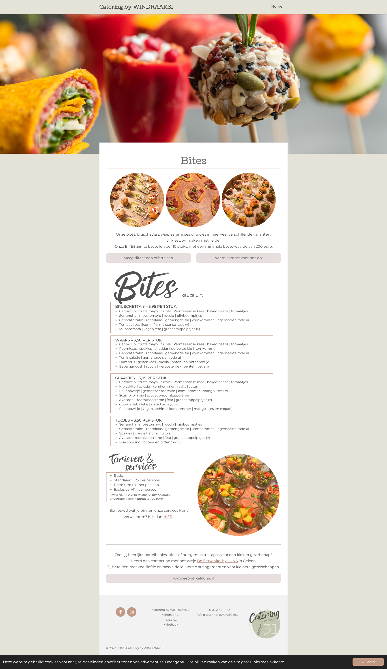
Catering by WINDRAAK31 (136, 7)
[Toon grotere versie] (193, 357)
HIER (167, 517)
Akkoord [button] (368, 662)
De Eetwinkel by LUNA (217, 561)
